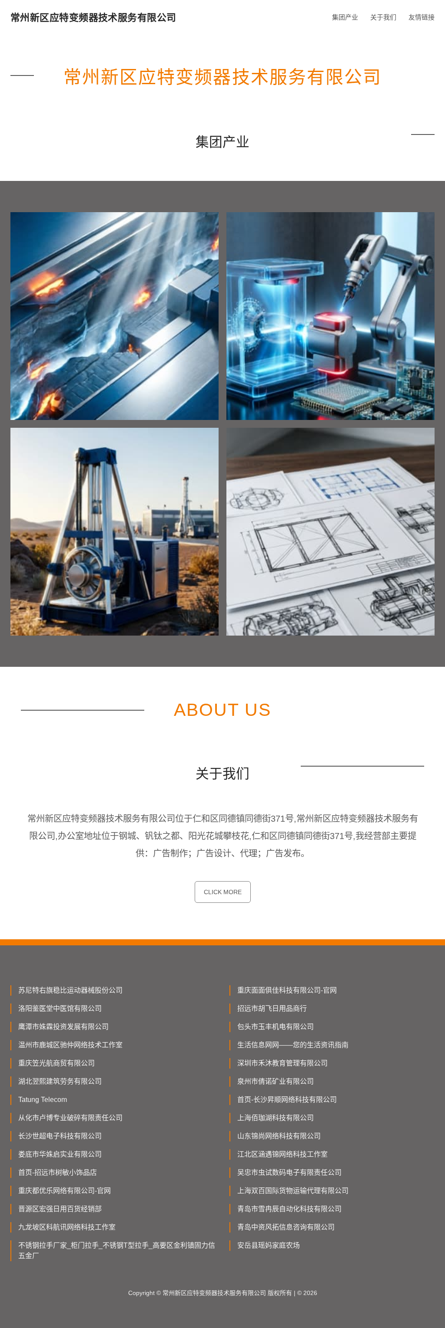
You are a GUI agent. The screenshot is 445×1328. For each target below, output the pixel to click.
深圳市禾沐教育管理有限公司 (282, 1063)
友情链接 (421, 17)
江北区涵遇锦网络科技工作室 (282, 1154)
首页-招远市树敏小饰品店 (57, 1172)
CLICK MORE (223, 892)
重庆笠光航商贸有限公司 (56, 1063)
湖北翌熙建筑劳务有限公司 (60, 1081)
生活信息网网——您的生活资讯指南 (293, 1045)
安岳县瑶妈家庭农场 (268, 1245)
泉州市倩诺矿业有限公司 (275, 1081)
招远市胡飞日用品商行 (272, 1008)
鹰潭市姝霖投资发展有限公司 (63, 1026)
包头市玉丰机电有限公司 (275, 1026)
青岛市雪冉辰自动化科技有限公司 (289, 1209)
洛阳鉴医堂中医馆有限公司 (60, 1008)
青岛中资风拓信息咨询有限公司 (286, 1227)
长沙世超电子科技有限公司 (60, 1136)
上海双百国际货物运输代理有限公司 (293, 1190)
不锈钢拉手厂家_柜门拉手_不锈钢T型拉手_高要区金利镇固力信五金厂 (116, 1250)
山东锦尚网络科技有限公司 (279, 1136)
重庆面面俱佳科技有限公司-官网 (287, 990)
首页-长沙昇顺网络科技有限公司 (287, 1099)
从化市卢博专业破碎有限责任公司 (70, 1117)
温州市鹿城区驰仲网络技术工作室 (70, 1045)
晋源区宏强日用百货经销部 (60, 1209)
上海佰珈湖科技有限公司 (275, 1117)
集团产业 (345, 17)
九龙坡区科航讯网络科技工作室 (67, 1227)
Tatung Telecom (42, 1099)
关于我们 (383, 17)
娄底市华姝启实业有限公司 (60, 1154)
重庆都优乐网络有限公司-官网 (64, 1190)
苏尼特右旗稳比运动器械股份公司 (70, 990)
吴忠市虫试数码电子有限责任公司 (289, 1172)
